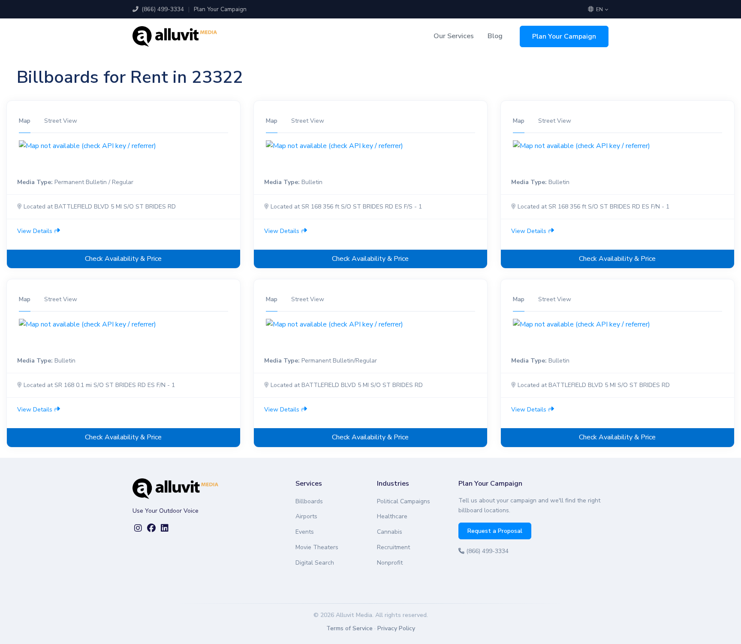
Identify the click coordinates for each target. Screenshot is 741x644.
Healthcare (392, 516)
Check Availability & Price (123, 258)
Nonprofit (390, 563)
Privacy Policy (396, 628)
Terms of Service (349, 628)
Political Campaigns (403, 501)
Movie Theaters (316, 547)
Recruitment (393, 547)
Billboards (309, 501)
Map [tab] (24, 121)
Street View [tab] (60, 121)
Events (304, 532)
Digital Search (314, 563)
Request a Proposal (494, 531)
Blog (495, 36)
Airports (306, 516)
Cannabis (389, 532)
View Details (35, 231)
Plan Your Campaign (220, 9)
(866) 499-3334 (162, 9)
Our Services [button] (454, 36)
